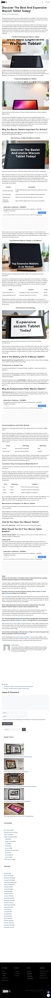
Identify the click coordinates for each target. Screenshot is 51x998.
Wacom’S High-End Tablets (32, 632)
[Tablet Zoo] (4, 2)
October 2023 (7, 893)
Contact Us (43, 975)
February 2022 (8, 920)
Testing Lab (43, 973)
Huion (6, 843)
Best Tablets (7, 830)
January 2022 (7, 923)
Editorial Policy (44, 971)
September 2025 (8, 882)
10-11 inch (17, 973)
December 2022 (8, 898)
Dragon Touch (8, 841)
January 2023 (7, 896)
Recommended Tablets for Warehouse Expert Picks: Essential (20, 786)
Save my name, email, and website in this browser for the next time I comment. (24, 719)
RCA (6, 852)
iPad (6, 846)
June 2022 (7, 911)
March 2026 (7, 875)
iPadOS (29, 971)
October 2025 (7, 880)
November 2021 (8, 927)
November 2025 (8, 878)
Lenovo (7, 848)
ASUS (6, 839)
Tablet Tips (7, 834)
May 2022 (6, 914)
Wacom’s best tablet (15, 623)
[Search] (24, 729)
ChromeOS (30, 978)
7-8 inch (16, 971)
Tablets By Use (8, 859)
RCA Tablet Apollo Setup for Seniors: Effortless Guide (18, 756)
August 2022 (7, 907)
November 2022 (8, 900)
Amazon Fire (5, 980)
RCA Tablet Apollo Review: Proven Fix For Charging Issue (18, 816)
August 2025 (7, 884)
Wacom (6, 684)
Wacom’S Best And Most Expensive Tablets (14, 620)
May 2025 (6, 891)
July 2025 (6, 887)
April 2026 (6, 873)
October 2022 (7, 902)
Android (29, 973)
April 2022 (6, 916)
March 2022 (7, 918)
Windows (29, 976)
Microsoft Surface (10, 850)
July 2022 (6, 909)
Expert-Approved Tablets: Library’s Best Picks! (16, 771)
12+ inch (16, 975)
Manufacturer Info (9, 832)
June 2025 (7, 889)
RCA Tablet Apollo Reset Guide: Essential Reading (17, 801)
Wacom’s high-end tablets (23, 637)
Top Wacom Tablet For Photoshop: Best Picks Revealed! (18, 686)
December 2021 (8, 925)
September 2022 (8, 905)
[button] (42, 2)
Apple (3, 971)
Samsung (7, 855)
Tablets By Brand (8, 837)
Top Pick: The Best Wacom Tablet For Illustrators (16, 688)
